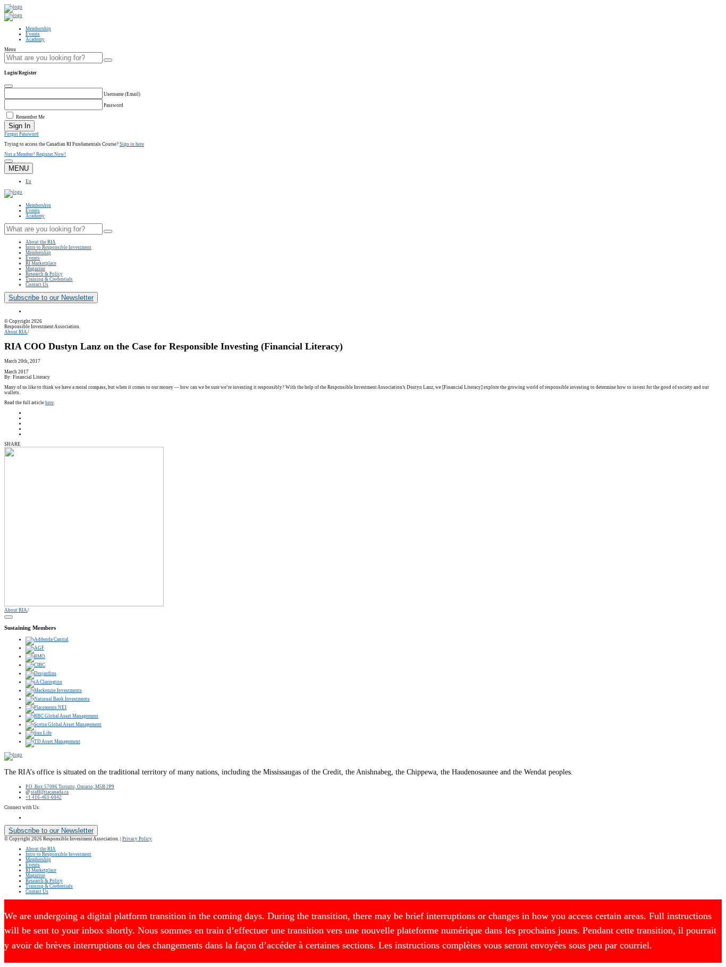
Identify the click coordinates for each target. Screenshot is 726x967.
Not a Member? (35, 154)
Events (33, 34)
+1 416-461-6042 (44, 797)
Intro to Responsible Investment (58, 247)
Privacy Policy (137, 838)
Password (113, 105)
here (49, 402)
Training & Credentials (49, 279)
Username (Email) (122, 94)
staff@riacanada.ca (50, 792)
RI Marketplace (41, 263)
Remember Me (30, 117)
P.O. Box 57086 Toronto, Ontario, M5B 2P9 (70, 786)
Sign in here (132, 144)
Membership (38, 28)
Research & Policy (44, 274)
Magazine (35, 268)
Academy (35, 39)
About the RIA (41, 242)
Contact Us (37, 284)
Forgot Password (21, 134)
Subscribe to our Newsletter (51, 298)
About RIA (16, 332)
